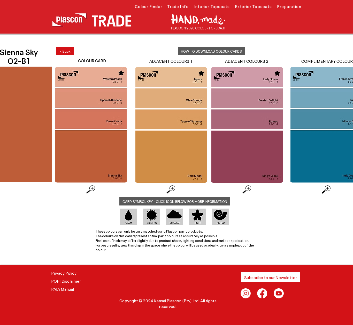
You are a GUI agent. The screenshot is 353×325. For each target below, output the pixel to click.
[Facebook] (262, 293)
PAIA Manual (62, 289)
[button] (148, 6)
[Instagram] (246, 293)
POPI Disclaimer (66, 281)
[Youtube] (279, 293)
